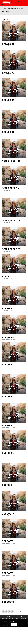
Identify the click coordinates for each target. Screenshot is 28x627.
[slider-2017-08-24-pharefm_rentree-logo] (11, 3)
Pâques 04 (8, 43)
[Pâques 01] (14, 119)
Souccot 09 (9, 601)
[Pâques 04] (14, 31)
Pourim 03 (8, 425)
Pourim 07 (8, 308)
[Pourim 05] (14, 352)
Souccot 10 (9, 573)
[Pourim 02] (14, 440)
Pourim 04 (8, 396)
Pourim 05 (8, 364)
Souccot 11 (9, 541)
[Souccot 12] (14, 263)
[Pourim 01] (14, 472)
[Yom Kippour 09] (14, 207)
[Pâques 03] (14, 60)
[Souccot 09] (14, 589)
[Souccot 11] (14, 528)
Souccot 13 (9, 513)
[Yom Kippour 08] (14, 236)
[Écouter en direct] (20, 3)
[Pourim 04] (14, 384)
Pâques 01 (8, 132)
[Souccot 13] (14, 501)
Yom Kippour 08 (11, 249)
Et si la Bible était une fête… (8, 46)
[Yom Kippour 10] (14, 175)
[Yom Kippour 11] (14, 148)
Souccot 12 (9, 276)
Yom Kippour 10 (11, 188)
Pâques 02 (8, 99)
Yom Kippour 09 (11, 220)
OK (14, 624)
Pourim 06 (8, 337)
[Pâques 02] (14, 87)
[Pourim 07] (14, 295)
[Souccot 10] (14, 560)
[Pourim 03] (14, 413)
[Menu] (25, 3)
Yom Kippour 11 (11, 160)
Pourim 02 (8, 452)
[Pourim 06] (14, 324)
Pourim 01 (8, 484)
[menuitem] (25, 3)
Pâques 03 (8, 72)
